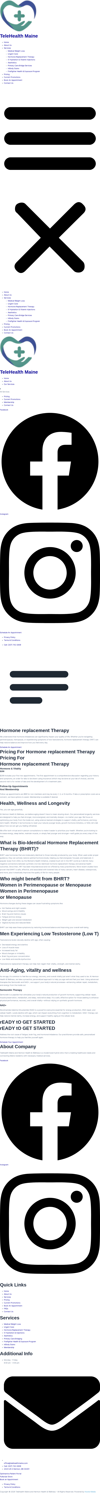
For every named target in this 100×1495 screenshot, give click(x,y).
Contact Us (8, 83)
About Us (8, 45)
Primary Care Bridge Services (20, 66)
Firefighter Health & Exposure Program (24, 71)
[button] (50, 187)
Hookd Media (90, 1492)
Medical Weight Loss (16, 51)
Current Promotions (12, 77)
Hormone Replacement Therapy (21, 57)
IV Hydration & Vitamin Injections (21, 60)
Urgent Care (13, 54)
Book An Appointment (13, 80)
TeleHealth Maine (19, 36)
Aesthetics (12, 63)
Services (7, 48)
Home (6, 42)
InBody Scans (13, 68)
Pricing (7, 74)
